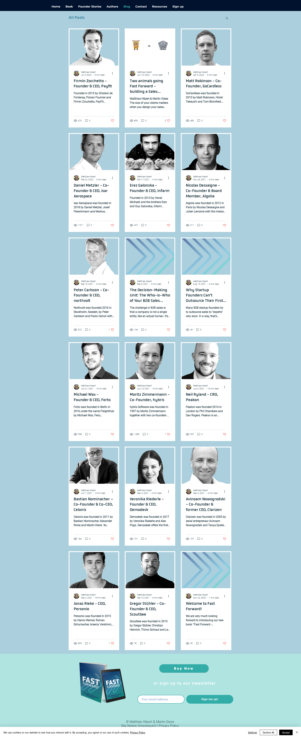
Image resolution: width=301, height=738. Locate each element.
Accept (286, 732)
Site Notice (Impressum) (138, 726)
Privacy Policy (169, 726)
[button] (227, 18)
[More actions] (113, 73)
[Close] (297, 732)
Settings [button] (252, 732)
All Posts (76, 18)
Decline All (268, 732)
